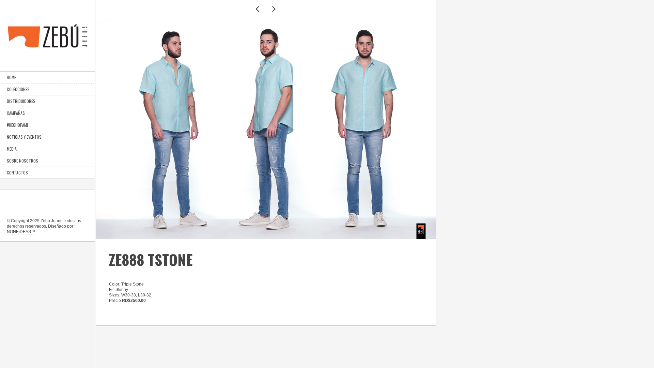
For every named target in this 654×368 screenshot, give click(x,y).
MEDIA (12, 149)
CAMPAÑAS (16, 113)
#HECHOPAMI (17, 125)
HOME (11, 77)
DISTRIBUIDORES (21, 101)
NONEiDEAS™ (21, 231)
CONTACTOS (17, 172)
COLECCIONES (18, 89)
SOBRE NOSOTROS (22, 161)
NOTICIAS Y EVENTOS (24, 137)
